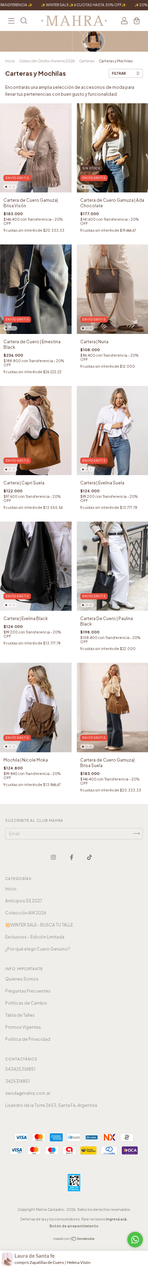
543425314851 (20, 1069)
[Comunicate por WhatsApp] (135, 1239)
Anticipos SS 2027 (23, 900)
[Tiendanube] (74, 1239)
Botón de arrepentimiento (74, 1226)
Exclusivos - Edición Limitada (34, 937)
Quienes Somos (22, 979)
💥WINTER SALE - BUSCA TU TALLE (39, 925)
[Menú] (11, 21)
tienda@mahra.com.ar (27, 1093)
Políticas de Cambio (26, 1003)
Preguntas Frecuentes (28, 991)
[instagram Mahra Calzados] (53, 857)
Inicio (10, 61)
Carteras (86, 61)
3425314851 (17, 1081)
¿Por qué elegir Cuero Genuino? (37, 949)
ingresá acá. (117, 1219)
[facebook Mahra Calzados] (71, 857)
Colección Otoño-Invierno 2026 (47, 61)
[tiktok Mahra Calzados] (89, 857)
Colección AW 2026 (25, 912)
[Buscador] (23, 21)
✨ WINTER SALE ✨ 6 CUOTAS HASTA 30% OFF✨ (60, 5)
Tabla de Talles (20, 1015)
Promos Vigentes (23, 1027)
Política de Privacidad (27, 1039)
